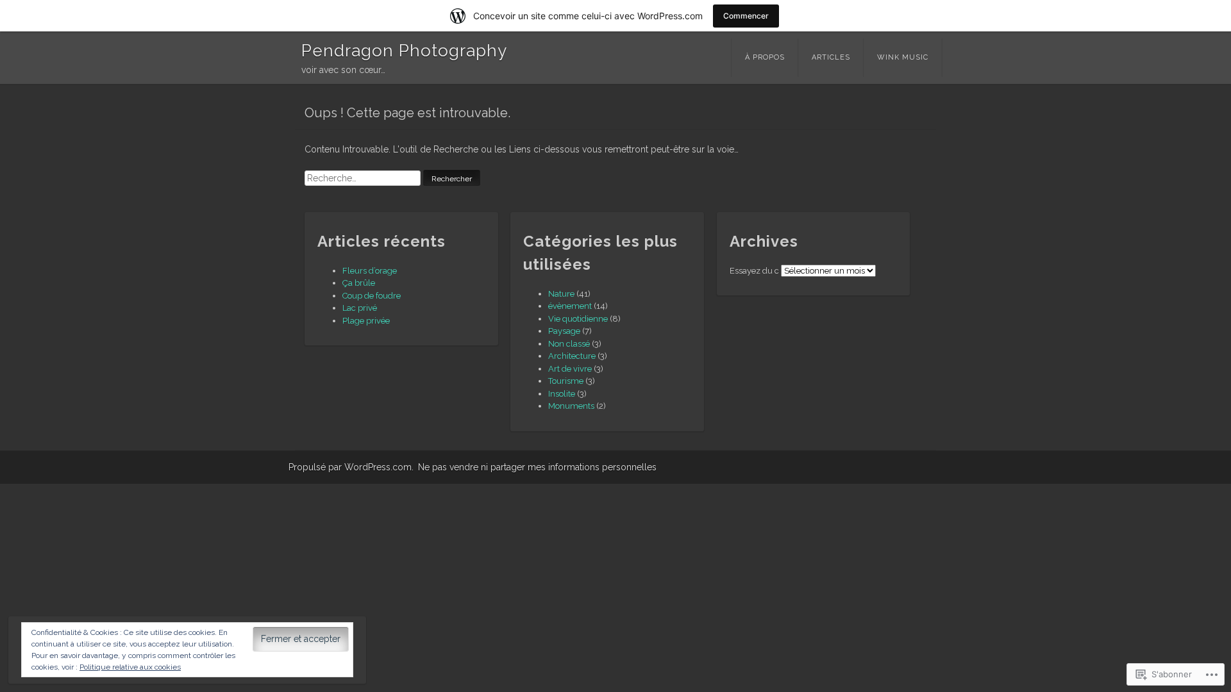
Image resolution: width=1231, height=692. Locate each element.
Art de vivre (570, 369)
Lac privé (359, 308)
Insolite (561, 394)
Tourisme (565, 381)
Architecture (572, 356)
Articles (831, 57)
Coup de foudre (371, 296)
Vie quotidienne (578, 319)
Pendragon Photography (404, 50)
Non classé (569, 344)
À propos (765, 57)
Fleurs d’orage (369, 271)
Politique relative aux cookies (130, 667)
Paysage (564, 331)
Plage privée (366, 320)
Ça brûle (358, 283)
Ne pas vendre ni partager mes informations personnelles (537, 467)
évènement (570, 306)
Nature (561, 294)
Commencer (746, 16)
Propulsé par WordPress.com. (351, 467)
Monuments (571, 406)
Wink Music (902, 57)
